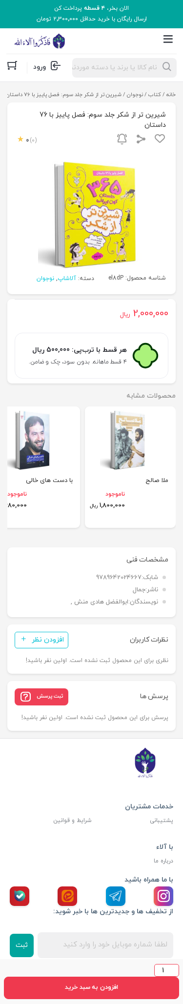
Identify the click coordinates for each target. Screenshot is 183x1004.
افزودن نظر (48, 639)
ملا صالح (156, 480)
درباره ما (163, 861)
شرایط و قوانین (72, 820)
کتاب (154, 95)
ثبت (22, 945)
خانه (171, 95)
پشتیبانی (161, 820)
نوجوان (135, 95)
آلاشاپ (67, 278)
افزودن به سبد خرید (91, 987)
